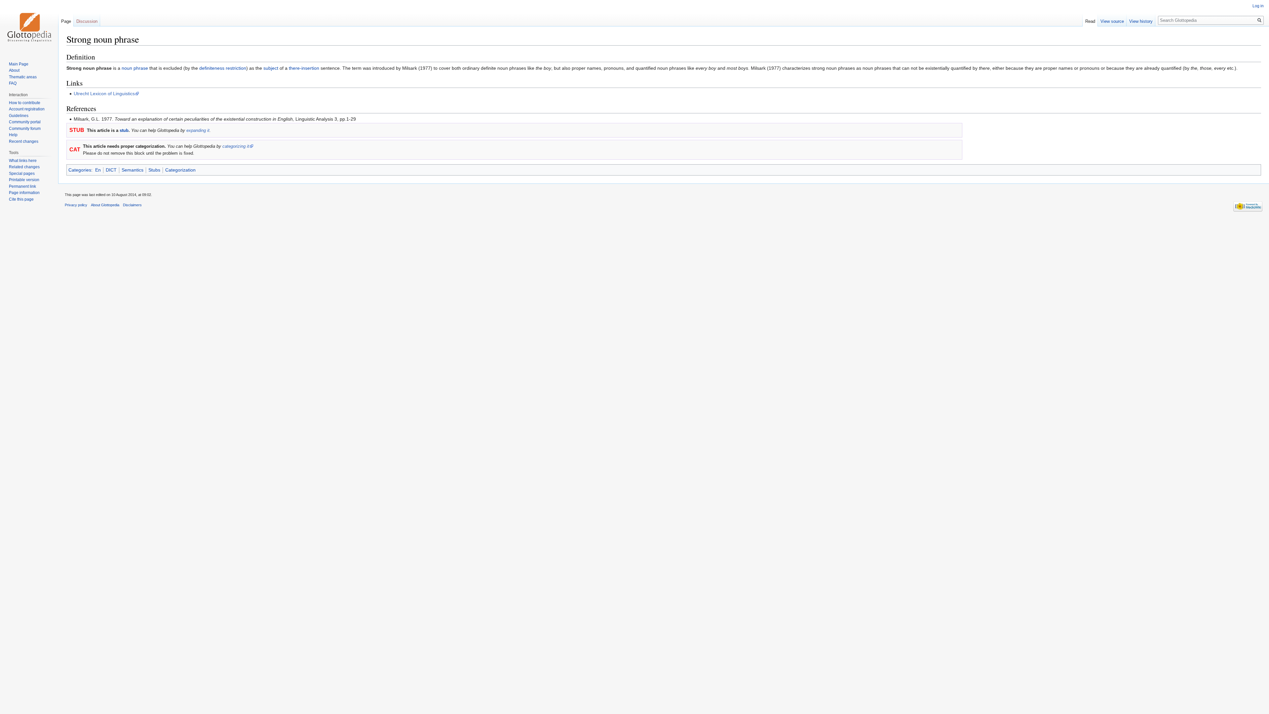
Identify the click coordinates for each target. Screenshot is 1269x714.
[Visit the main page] (29, 26)
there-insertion (304, 68)
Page (66, 21)
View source (1112, 21)
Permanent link (22, 186)
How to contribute (24, 102)
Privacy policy (76, 205)
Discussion (86, 21)
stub (124, 130)
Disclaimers (132, 205)
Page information (24, 192)
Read (1090, 21)
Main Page (18, 64)
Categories (79, 170)
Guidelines (18, 115)
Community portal (25, 122)
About (14, 70)
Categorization (180, 170)
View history (1141, 21)
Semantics (132, 170)
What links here (23, 160)
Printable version (24, 180)
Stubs (154, 170)
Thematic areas (23, 77)
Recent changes (23, 141)
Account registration (27, 109)
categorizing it (235, 146)
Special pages (22, 173)
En (98, 170)
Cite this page (21, 199)
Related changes (24, 167)
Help (13, 135)
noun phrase (135, 68)
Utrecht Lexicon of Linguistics (104, 93)
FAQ (13, 83)
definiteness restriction (222, 68)
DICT (111, 170)
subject (270, 68)
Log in (1258, 6)
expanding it (198, 130)
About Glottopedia (105, 205)
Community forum (25, 128)
